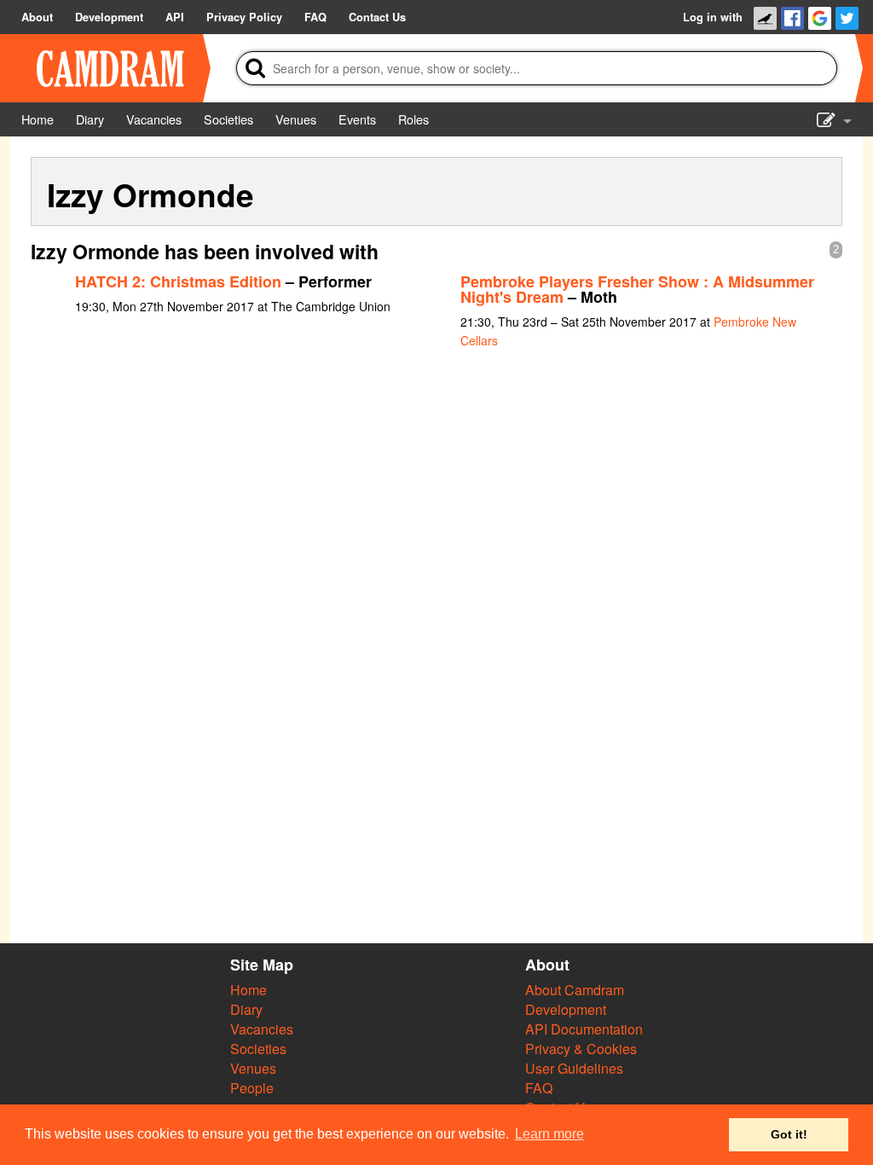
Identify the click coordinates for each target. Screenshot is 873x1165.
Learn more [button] (549, 1134)
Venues (253, 1068)
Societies (258, 1048)
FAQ (538, 1088)
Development (565, 1009)
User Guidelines (574, 1068)
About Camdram (574, 990)
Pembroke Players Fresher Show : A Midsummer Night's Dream (637, 289)
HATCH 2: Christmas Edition (178, 281)
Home (248, 990)
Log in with (713, 17)
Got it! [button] (789, 1134)
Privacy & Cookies (581, 1048)
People (252, 1088)
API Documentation (584, 1029)
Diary (246, 1009)
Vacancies (261, 1029)
